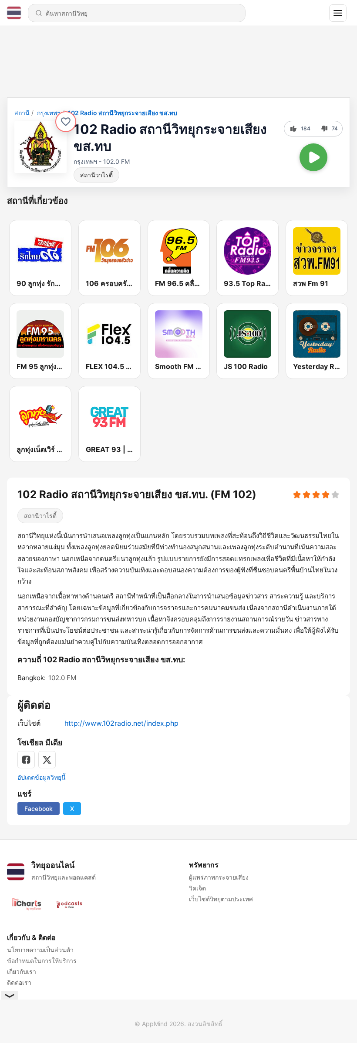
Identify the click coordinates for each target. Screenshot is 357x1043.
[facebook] (26, 759)
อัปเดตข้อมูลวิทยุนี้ (41, 777)
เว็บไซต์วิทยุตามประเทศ (221, 899)
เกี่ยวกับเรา (21, 971)
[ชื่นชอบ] (65, 121)
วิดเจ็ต (197, 888)
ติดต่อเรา (19, 982)
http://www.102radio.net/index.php (121, 723)
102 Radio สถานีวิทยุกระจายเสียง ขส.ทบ (122, 112)
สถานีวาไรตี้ (96, 175)
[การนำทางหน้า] (338, 13)
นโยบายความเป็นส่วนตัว (40, 949)
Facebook (38, 808)
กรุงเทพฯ (49, 112)
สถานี (22, 112)
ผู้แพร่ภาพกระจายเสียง (219, 877)
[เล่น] (313, 157)
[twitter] (47, 759)
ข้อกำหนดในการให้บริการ (42, 960)
